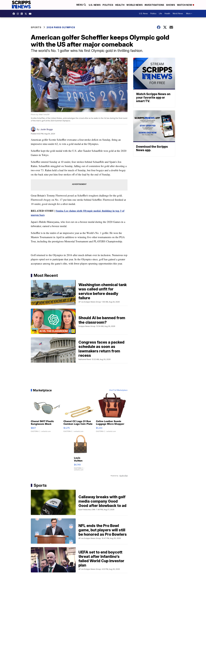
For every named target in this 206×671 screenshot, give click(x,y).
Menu (80, 5)
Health (119, 5)
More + (189, 13)
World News (134, 5)
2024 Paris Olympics (61, 27)
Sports (36, 27)
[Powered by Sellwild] (123, 476)
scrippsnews (14, 14)
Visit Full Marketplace (118, 390)
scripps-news (22, 14)
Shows (170, 5)
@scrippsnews (31, 14)
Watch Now (185, 5)
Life (160, 13)
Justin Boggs (46, 129)
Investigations (154, 5)
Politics (108, 5)
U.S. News (95, 5)
